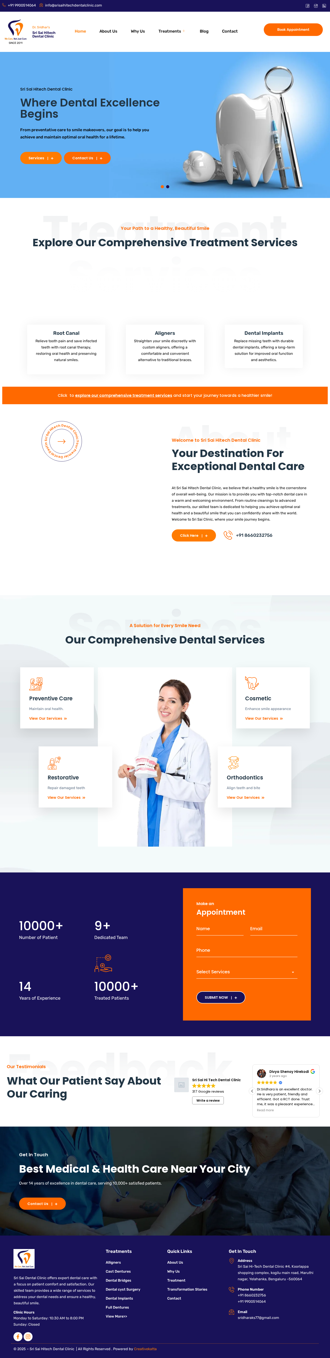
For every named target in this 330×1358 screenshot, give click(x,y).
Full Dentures (117, 1307)
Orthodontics (245, 777)
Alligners (113, 1262)
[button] (319, 1091)
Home (80, 31)
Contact (230, 31)
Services (36, 158)
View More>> (116, 1316)
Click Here (189, 535)
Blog (204, 31)
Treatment (176, 1280)
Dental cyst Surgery (123, 1289)
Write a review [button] (208, 1100)
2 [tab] (167, 186)
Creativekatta (145, 1349)
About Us (108, 31)
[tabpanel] (165, 125)
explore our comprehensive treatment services (123, 395)
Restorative (63, 777)
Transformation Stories (187, 1289)
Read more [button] (265, 1110)
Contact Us (82, 158)
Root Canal (66, 333)
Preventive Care (51, 698)
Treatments (169, 31)
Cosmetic (258, 698)
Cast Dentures (118, 1271)
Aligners (165, 333)
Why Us (138, 31)
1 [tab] (162, 186)
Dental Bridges (118, 1280)
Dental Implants (263, 333)
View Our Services (45, 718)
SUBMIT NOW (216, 997)
